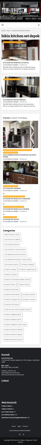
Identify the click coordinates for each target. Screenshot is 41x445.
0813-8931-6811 (6, 367)
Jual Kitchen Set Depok (11, 264)
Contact (25, 426)
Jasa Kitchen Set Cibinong (12, 239)
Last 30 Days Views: (8, 415)
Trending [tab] (22, 118)
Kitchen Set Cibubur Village (27, 269)
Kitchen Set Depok (10, 217)
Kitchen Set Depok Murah (12, 79)
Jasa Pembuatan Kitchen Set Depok (15, 254)
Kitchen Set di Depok (29, 294)
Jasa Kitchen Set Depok (11, 244)
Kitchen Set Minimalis (17, 375)
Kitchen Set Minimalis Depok (13, 42)
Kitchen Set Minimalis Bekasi (12, 314)
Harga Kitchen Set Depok (12, 234)
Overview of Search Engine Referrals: (14, 417)
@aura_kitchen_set (9, 371)
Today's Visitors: (7, 409)
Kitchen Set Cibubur (11, 65)
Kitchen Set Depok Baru (11, 289)
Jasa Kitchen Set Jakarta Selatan (14, 249)
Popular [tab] (7, 118)
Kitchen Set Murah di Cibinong (14, 196)
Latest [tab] (14, 118)
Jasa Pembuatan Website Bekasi (19, 430)
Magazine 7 (29, 440)
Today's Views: (6, 406)
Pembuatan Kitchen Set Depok (13, 339)
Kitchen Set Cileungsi (10, 274)
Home (14, 426)
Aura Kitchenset (14, 373)
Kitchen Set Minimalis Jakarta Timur (15, 324)
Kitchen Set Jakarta (10, 152)
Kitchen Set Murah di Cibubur (13, 206)
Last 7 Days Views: (7, 412)
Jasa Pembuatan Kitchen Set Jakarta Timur (17, 150)
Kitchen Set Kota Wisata (11, 304)
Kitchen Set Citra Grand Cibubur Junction (17, 279)
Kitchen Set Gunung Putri (12, 299)
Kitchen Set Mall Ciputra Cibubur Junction (17, 309)
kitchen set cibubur (10, 186)
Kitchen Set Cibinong (27, 264)
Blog (19, 426)
